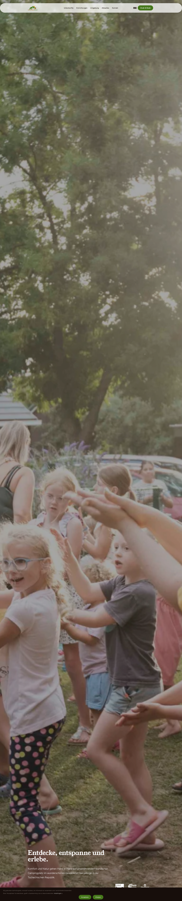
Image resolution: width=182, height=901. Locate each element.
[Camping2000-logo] (32, 6)
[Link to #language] (134, 8)
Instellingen (58, 893)
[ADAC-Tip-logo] (119, 885)
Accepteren (85, 897)
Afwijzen (98, 897)
